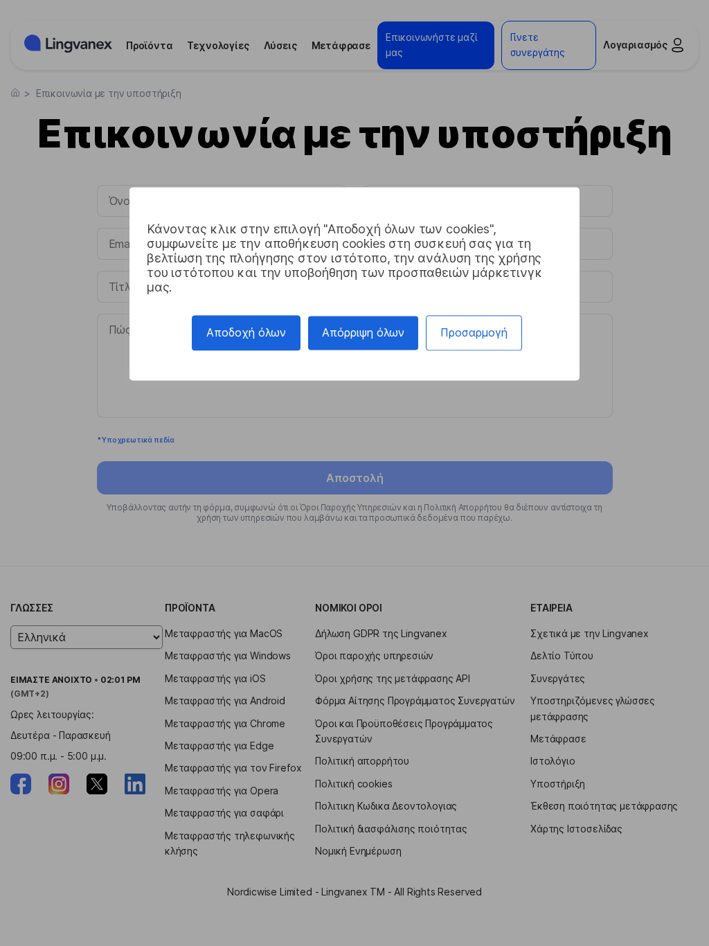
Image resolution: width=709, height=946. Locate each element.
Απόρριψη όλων (363, 332)
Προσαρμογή (474, 332)
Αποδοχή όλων (246, 332)
